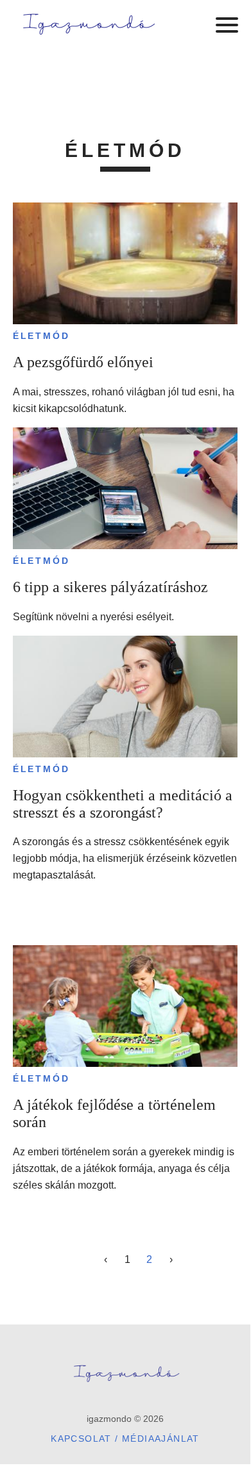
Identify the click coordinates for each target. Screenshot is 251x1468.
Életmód (41, 336)
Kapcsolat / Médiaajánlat (125, 1438)
